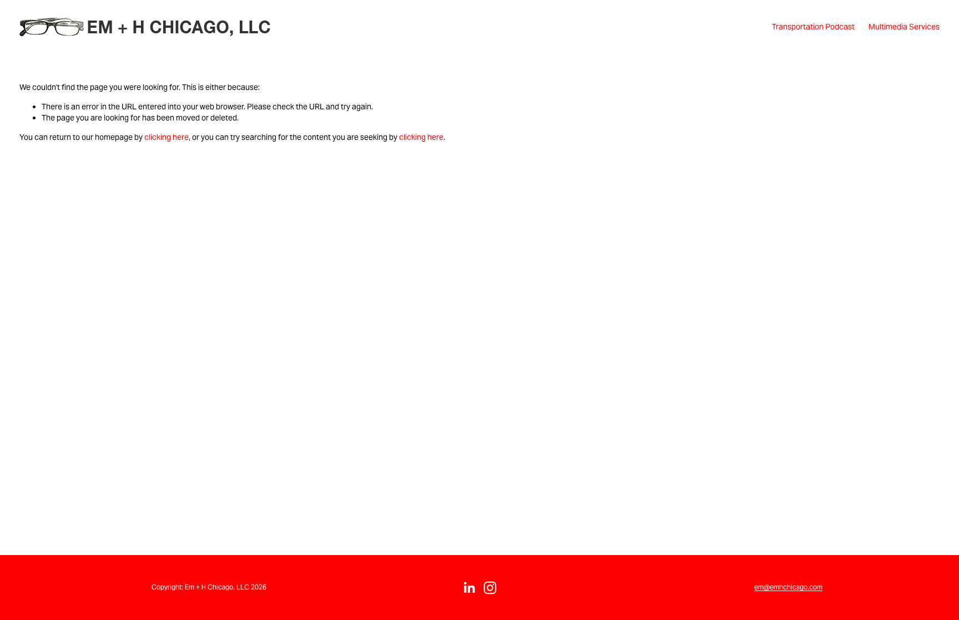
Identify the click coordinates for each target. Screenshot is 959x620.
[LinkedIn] (469, 587)
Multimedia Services (904, 27)
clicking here (166, 137)
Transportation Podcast (813, 27)
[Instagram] (490, 587)
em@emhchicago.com (788, 587)
